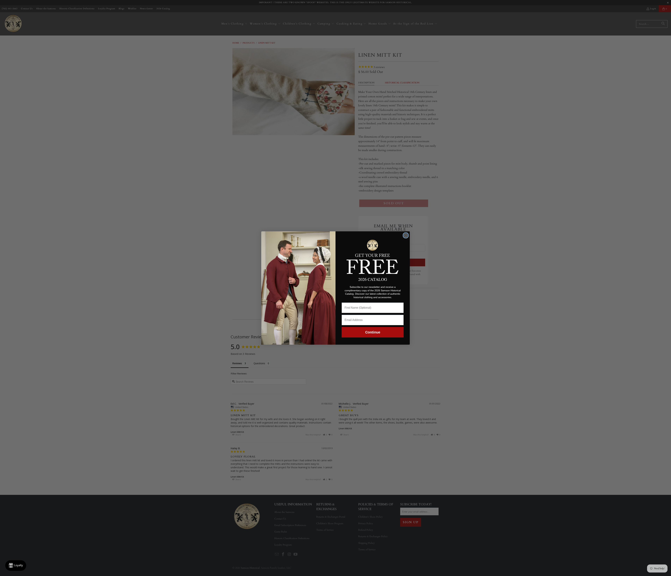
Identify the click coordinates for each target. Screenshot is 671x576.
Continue (372, 332)
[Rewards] (15, 565)
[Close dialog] (405, 235)
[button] (372, 256)
